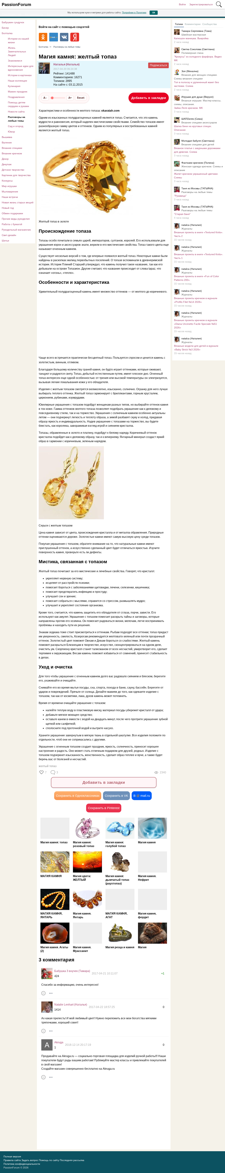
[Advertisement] (102, 324)
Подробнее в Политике (134, 12)
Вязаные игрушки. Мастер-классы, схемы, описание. (197, 102)
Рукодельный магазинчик (16, 229)
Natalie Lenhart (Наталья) (70, 1004)
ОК (153, 12)
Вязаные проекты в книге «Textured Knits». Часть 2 (198, 234)
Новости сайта (16, 111)
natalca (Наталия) (191, 225)
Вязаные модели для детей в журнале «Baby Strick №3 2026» (196, 347)
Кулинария (14, 86)
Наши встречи (10, 197)
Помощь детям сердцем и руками (18, 104)
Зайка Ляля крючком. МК (188, 107)
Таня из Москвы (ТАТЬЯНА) (197, 188)
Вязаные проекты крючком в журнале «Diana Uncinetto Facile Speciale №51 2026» (195, 324)
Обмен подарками (12, 213)
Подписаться (158, 65)
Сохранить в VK (116, 795)
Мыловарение (10, 191)
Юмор (11, 131)
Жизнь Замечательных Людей (17, 51)
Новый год (8, 207)
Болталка (7, 33)
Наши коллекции (17, 80)
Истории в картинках (20, 75)
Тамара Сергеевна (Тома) (196, 31)
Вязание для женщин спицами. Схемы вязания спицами (195, 76)
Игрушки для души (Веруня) (197, 96)
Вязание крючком (12, 153)
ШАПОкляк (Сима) (192, 118)
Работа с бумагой (12, 224)
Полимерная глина (192, 52)
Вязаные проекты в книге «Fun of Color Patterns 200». (196, 278)
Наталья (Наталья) (66, 64)
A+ (70, 97)
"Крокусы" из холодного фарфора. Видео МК (198, 58)
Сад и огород (15, 126)
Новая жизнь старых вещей (17, 202)
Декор (5, 158)
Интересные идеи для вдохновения (20, 68)
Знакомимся (15, 60)
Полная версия (12, 1156)
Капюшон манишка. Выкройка (191, 38)
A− (45, 97)
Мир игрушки (9, 186)
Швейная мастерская (193, 34)
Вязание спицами (12, 148)
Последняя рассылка (72, 1160)
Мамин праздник (17, 91)
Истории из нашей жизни (18, 40)
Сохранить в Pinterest (104, 808)
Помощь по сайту (49, 1160)
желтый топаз (47, 766)
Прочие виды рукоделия (16, 218)
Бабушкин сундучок (13, 22)
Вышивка (7, 137)
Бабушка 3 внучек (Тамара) (72, 971)
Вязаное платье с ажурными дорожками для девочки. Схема (197, 150)
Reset (81, 97)
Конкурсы (7, 180)
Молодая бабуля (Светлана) (197, 140)
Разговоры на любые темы (16, 119)
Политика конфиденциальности (22, 1163)
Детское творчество (13, 169)
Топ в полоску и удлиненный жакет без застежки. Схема (196, 84)
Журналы (186, 228)
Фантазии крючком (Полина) (197, 162)
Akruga (58, 1042)
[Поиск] (218, 4)
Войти (182, 4)
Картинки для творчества (16, 175)
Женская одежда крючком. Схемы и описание (198, 168)
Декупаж (6, 164)
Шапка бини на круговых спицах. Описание (193, 128)
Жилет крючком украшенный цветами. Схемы (196, 175)
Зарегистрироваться (201, 4)
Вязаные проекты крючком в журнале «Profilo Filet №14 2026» (195, 300)
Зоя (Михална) (189, 71)
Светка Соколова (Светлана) (198, 49)
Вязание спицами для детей (197, 144)
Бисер (5, 27)
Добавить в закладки (148, 98)
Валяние (7, 142)
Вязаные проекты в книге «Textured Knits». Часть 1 (198, 256)
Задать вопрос (29, 1160)
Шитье (5, 240)
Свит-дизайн (9, 235)
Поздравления (16, 97)
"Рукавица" (180, 195)
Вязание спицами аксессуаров (199, 122)
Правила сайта (12, 1160)
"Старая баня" (182, 214)
